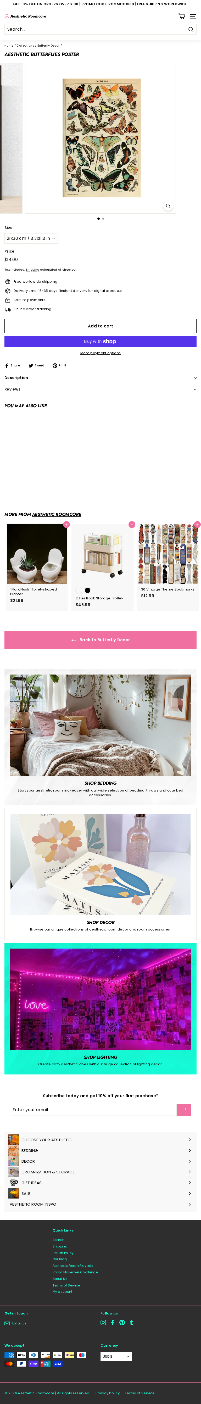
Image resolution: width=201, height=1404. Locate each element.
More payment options (100, 353)
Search (59, 1240)
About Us (60, 1279)
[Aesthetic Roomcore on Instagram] (103, 1322)
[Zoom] (168, 206)
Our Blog (60, 1259)
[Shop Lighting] (100, 999)
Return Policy (63, 1253)
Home (8, 45)
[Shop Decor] (100, 864)
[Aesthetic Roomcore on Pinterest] (122, 1322)
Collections (25, 45)
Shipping (33, 270)
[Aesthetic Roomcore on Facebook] (112, 1322)
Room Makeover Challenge (75, 1272)
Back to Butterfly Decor (104, 640)
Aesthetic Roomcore (56, 514)
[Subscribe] (184, 1110)
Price (9, 251)
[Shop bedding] (100, 725)
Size (8, 227)
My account (62, 1291)
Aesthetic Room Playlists (73, 1265)
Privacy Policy (108, 1393)
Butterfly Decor (48, 45)
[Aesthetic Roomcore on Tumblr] (131, 1322)
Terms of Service (66, 1285)
